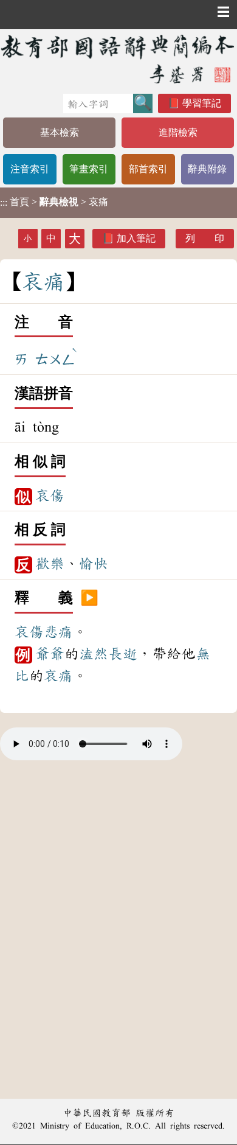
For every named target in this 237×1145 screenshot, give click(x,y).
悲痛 (58, 632)
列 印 (204, 238)
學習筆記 (201, 103)
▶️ (89, 598)
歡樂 (49, 563)
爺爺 (49, 653)
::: (3, 202)
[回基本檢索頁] (118, 58)
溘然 (93, 653)
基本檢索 (59, 132)
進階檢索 (178, 132)
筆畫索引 (88, 169)
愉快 (93, 563)
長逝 (122, 653)
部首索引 (148, 169)
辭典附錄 (207, 169)
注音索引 (29, 169)
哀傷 (49, 495)
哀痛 (58, 675)
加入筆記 (136, 238)
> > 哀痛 (54, 202)
